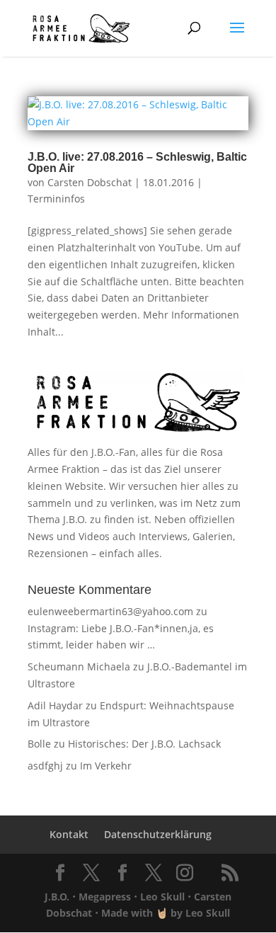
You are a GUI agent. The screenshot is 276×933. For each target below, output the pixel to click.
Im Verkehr (106, 765)
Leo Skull (162, 896)
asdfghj (45, 765)
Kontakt (69, 834)
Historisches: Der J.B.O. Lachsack (144, 743)
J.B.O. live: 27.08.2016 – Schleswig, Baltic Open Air (137, 162)
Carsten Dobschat (89, 182)
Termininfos (56, 198)
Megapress (105, 896)
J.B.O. (57, 896)
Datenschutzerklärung (158, 834)
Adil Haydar (55, 705)
